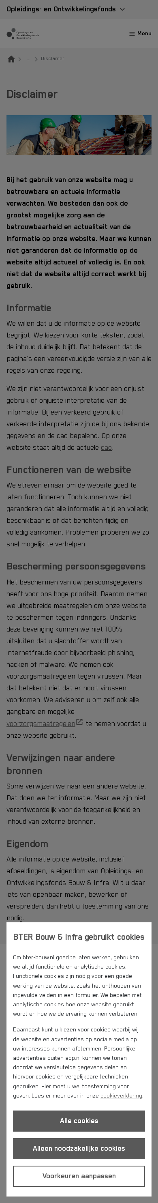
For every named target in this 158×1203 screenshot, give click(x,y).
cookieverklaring (121, 1096)
